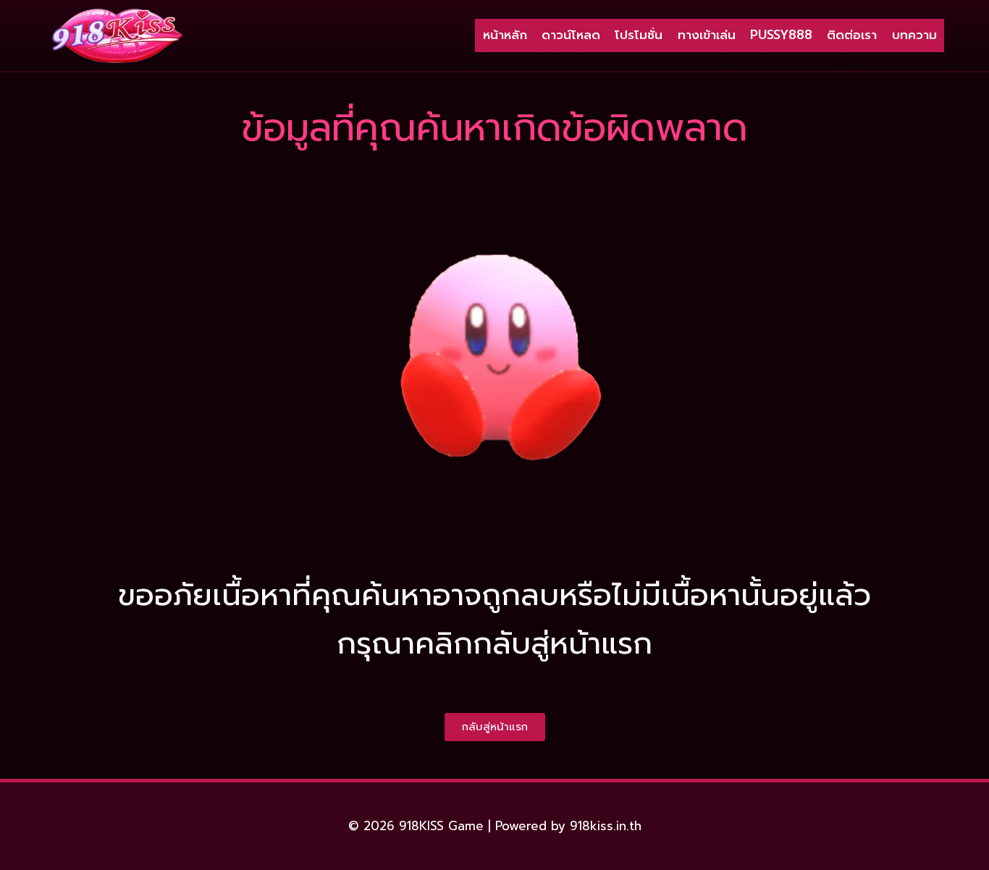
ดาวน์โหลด (571, 34)
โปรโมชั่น (638, 34)
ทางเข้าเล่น (707, 34)
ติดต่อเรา (852, 34)
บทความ (914, 34)
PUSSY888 (781, 34)
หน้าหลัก (505, 34)
